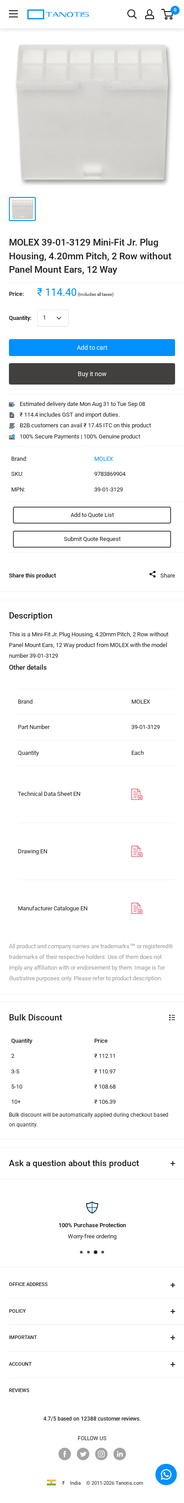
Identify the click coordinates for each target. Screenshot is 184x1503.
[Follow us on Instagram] (101, 1454)
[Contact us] (166, 1474)
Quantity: (20, 318)
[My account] (149, 14)
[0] (167, 14)
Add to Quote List (92, 515)
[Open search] (132, 14)
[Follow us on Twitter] (83, 1454)
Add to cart (92, 347)
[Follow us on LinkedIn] (119, 1454)
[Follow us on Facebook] (65, 1454)
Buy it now (92, 373)
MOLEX (103, 458)
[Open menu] (13, 13)
